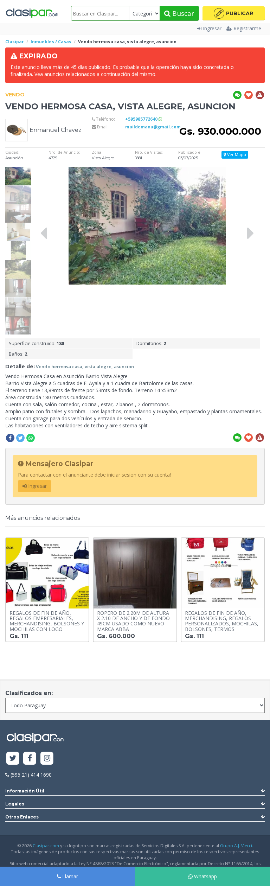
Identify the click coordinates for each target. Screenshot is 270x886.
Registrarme (247, 28)
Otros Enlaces (22, 817)
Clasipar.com (46, 846)
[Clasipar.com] (31, 13)
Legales (14, 804)
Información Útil (24, 790)
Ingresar (212, 28)
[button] (233, 13)
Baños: (18, 354)
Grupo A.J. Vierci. (236, 846)
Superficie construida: (36, 343)
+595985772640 (142, 119)
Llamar (69, 876)
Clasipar (14, 42)
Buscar (182, 13)
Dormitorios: (151, 343)
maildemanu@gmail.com (153, 127)
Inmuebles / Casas (51, 42)
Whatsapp (205, 876)
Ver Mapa (236, 155)
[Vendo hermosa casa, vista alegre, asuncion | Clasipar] (18, 170)
